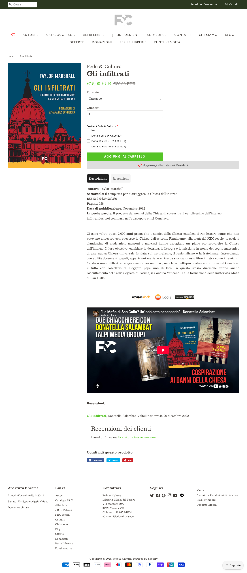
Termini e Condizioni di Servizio (217, 495)
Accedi (194, 4)
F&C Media (155, 35)
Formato (93, 92)
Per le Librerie (133, 42)
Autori (30, 35)
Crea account (211, 4)
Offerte (76, 42)
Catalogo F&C (59, 35)
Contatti (182, 35)
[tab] (98, 178)
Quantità (93, 107)
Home (11, 56)
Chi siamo (208, 35)
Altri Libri (93, 35)
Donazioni (102, 42)
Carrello (234, 4)
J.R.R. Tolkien (124, 35)
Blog (229, 35)
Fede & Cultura (122, 559)
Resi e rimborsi (206, 500)
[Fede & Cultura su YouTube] (175, 496)
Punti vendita (167, 42)
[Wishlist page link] (13, 35)
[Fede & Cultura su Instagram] (169, 496)
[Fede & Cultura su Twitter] (152, 496)
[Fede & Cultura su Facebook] (158, 496)
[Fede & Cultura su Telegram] (182, 496)
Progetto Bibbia (207, 505)
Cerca (201, 490)
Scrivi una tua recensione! (137, 437)
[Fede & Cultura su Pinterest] (164, 496)
